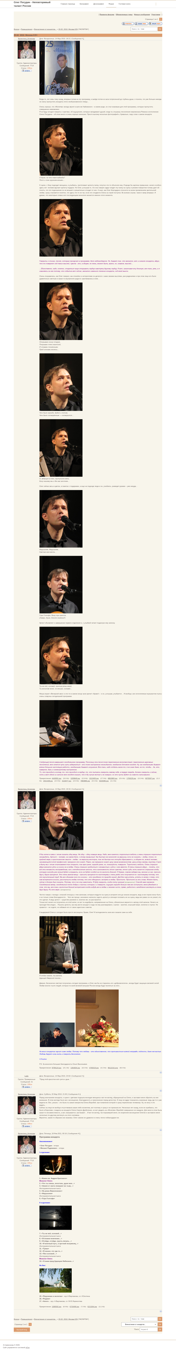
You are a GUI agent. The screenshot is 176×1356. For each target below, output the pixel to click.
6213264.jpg (92, 1307)
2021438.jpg (48, 781)
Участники (155, 14)
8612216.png (113, 1068)
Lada (26, 1076)
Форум (16, 29)
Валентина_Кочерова (26, 39)
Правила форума (107, 14)
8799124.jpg (56, 1068)
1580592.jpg (56, 1307)
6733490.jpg (74, 1307)
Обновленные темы (124, 14)
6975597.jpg (150, 778)
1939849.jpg (75, 778)
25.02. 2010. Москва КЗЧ (68, 29)
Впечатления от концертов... (45, 29)
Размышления (26, 29)
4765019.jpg (94, 1068)
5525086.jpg (104, 781)
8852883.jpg (112, 778)
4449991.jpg (56, 778)
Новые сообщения (142, 14)
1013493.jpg (94, 778)
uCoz (28, 1347)
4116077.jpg (66, 781)
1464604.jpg (75, 1068)
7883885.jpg (85, 781)
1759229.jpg (131, 778)
